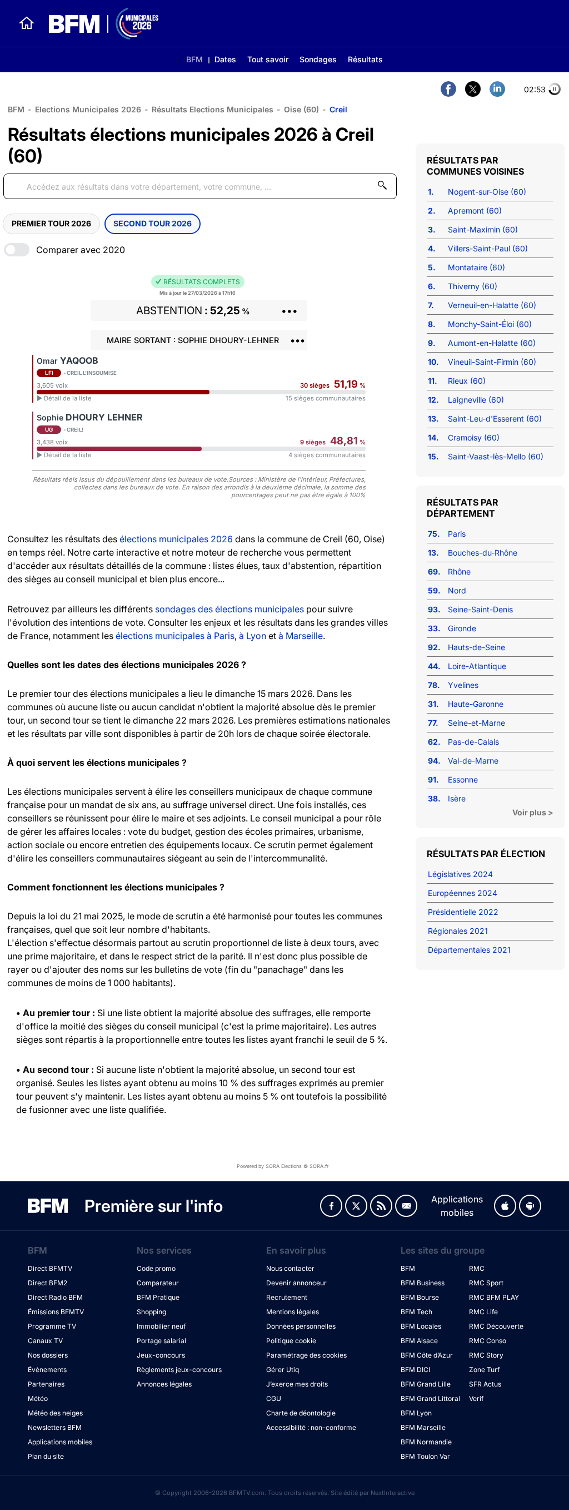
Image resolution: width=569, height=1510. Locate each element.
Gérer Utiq (282, 1369)
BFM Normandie (426, 1442)
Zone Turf (484, 1369)
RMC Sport (486, 1283)
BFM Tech (416, 1312)
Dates (225, 59)
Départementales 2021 (469, 949)
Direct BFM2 (47, 1283)
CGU (273, 1398)
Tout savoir (267, 59)
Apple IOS (505, 1206)
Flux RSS (381, 1206)
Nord (457, 590)
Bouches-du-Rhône (482, 552)
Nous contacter (290, 1268)
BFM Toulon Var (425, 1456)
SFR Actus (485, 1384)
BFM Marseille (423, 1427)
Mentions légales (292, 1312)
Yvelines (463, 685)
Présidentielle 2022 (463, 912)
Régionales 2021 (458, 930)
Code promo (156, 1268)
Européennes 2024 (462, 893)
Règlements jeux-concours (179, 1369)
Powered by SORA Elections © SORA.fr (282, 1166)
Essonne (463, 779)
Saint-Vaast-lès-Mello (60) (495, 456)
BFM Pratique (158, 1297)
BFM (194, 59)
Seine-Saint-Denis (480, 609)
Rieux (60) (467, 380)
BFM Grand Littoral (430, 1398)
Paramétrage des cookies (306, 1355)
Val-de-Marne (473, 760)
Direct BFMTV (50, 1268)
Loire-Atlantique (477, 666)
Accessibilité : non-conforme (311, 1427)
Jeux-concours (161, 1355)
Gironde (462, 628)
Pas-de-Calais (473, 741)
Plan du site (46, 1456)
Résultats (365, 59)
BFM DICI (415, 1369)
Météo (38, 1398)
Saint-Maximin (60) (483, 229)
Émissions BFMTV (56, 1312)
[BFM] (27, 23)
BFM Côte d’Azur (427, 1355)
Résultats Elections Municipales (212, 109)
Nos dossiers (48, 1355)
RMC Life (483, 1312)
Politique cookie (291, 1340)
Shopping (151, 1312)
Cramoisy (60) (474, 437)
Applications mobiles (60, 1442)
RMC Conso (487, 1340)
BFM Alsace (419, 1340)
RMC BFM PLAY (494, 1297)
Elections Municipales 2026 (88, 109)
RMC (477, 1268)
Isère (457, 798)
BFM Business (423, 1283)
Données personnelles (301, 1326)
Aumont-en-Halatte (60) (492, 343)
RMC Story (486, 1355)
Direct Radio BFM (55, 1297)
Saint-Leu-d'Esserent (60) (495, 418)
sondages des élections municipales (229, 609)
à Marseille (300, 635)
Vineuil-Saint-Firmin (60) (492, 362)
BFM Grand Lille (426, 1384)
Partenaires (46, 1384)
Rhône (459, 571)
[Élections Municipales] (97, 23)
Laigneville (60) (476, 399)
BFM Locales (421, 1326)
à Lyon (252, 635)
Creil (338, 109)
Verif (476, 1398)
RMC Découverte (496, 1326)
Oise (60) (301, 109)
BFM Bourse (420, 1297)
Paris (457, 533)
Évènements (47, 1369)
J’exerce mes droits (297, 1384)
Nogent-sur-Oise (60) (487, 191)
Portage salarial (161, 1340)
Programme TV (52, 1326)
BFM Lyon (416, 1413)
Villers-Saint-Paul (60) (488, 248)
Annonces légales (164, 1384)
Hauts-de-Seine (476, 647)
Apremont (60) (475, 210)
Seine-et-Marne (476, 722)
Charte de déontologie (301, 1413)
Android (530, 1206)
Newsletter (406, 1206)
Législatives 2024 (460, 874)
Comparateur (158, 1283)
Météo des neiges (55, 1413)
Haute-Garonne (475, 704)
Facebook (331, 1206)
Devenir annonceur (296, 1283)
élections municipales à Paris (175, 635)
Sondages (318, 59)
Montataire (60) (476, 267)
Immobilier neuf (161, 1326)
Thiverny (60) (472, 286)
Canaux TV (45, 1340)
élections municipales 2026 (176, 538)
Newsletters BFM (55, 1427)
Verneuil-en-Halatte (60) (492, 305)
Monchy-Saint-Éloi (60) (490, 324)
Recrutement (286, 1297)
